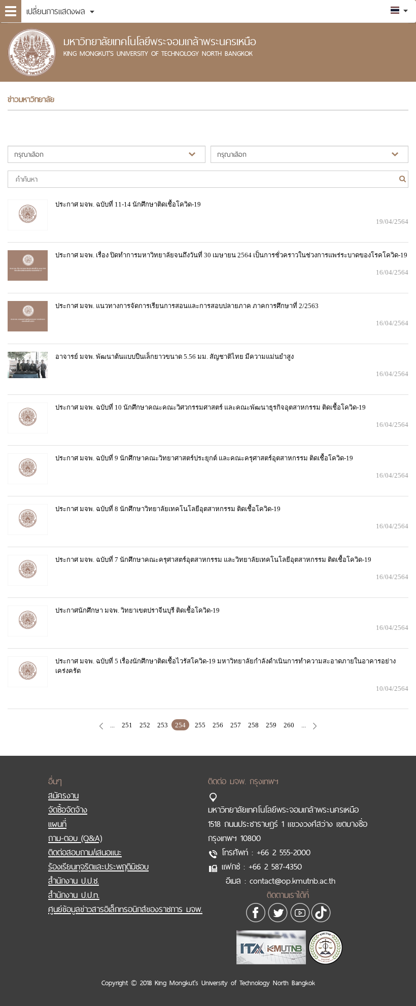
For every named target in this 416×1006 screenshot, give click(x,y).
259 (271, 725)
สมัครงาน (63, 795)
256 (218, 725)
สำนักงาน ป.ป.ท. (73, 895)
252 (145, 725)
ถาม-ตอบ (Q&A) (75, 838)
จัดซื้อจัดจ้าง (67, 809)
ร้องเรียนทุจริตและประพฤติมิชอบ (98, 866)
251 (127, 725)
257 (235, 725)
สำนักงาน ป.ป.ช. (73, 881)
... (112, 725)
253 (162, 725)
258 (253, 725)
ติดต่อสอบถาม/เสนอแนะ (85, 852)
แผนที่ (57, 824)
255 (200, 725)
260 (289, 725)
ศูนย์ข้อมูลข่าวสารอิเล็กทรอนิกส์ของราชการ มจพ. (125, 909)
